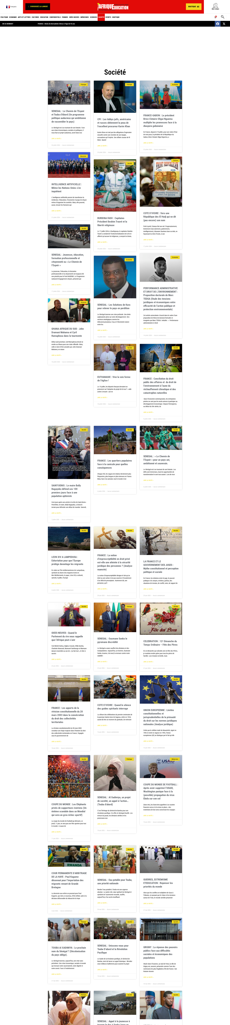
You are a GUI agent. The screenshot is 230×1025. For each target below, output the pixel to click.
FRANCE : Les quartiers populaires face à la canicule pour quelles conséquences (114, 464)
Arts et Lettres (24, 17)
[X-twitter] (224, 24)
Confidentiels (55, 17)
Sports (108, 17)
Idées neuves (74, 17)
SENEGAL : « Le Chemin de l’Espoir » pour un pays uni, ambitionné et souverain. (156, 460)
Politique (4, 17)
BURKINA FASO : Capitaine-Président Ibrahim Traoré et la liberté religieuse (112, 222)
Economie (13, 17)
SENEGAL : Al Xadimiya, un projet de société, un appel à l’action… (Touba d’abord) (113, 801)
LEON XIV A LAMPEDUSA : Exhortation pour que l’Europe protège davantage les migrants (67, 561)
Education (44, 17)
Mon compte (215, 9)
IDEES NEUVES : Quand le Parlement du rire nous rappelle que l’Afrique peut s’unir (67, 636)
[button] (37, 6)
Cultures (35, 17)
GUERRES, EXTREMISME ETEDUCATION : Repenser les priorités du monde (158, 883)
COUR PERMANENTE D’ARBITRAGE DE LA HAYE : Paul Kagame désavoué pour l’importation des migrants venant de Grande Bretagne (69, 880)
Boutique (115, 17)
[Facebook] (218, 24)
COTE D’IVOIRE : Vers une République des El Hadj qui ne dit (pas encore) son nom (159, 217)
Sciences (93, 17)
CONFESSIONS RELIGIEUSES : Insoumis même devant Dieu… (58, 24)
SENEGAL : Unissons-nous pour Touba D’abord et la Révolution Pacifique (113, 949)
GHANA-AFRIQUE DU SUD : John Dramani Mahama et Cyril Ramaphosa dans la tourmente (68, 332)
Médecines (84, 17)
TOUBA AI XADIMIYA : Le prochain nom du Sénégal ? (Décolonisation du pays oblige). (69, 951)
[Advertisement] (115, 46)
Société (101, 17)
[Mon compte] (215, 5)
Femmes (65, 17)
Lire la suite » (57, 138)
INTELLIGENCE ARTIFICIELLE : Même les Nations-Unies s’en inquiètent (67, 188)
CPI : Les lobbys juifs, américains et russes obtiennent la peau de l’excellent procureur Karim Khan (114, 123)
